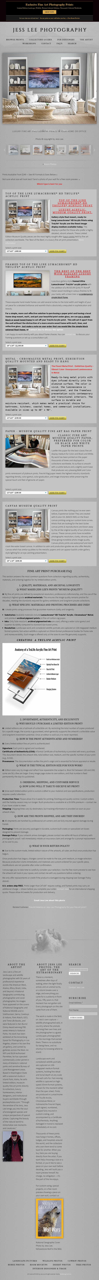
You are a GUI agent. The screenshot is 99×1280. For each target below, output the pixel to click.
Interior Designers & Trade (50, 1268)
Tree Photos (83, 1265)
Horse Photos (16, 1265)
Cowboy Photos (77, 1261)
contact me (70, 334)
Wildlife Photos (52, 1261)
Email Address (76, 1002)
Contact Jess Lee (76, 987)
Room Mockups (39, 1265)
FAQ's (60, 43)
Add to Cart (57, 251)
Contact (46, 43)
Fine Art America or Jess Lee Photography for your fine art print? (57, 907)
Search (72, 43)
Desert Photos (62, 1265)
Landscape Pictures (25, 1261)
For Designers (66, 40)
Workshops (29, 43)
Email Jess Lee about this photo (49, 900)
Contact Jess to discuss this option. (46, 329)
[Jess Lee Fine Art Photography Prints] (49, 31)
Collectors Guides (40, 40)
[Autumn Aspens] (86, 153)
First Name (73, 1010)
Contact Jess (63, 889)
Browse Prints (15, 40)
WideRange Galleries (65, 1274)
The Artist (86, 40)
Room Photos (50, 164)
